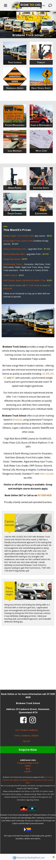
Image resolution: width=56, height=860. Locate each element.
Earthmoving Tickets (12, 264)
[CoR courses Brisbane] (41, 115)
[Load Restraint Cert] (14, 141)
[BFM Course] (14, 115)
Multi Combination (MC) (14, 254)
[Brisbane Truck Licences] (14, 53)
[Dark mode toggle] (54, 857)
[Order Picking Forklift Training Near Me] (14, 178)
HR (51, 373)
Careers (27, 771)
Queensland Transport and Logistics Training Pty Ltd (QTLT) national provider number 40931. (28, 780)
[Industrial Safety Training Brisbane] (41, 178)
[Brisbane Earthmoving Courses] (41, 204)
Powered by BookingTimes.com (30, 857)
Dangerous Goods (11, 259)
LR (43, 373)
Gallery (28, 765)
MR (47, 373)
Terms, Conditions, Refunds (26, 735)
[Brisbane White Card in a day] (41, 141)
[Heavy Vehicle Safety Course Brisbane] (41, 78)
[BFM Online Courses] (14, 204)
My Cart (26, 741)
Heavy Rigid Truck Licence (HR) (18, 240)
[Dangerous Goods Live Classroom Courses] (14, 78)
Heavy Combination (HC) (14, 248)
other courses (46, 473)
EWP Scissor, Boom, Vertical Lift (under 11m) (24, 280)
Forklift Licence (10, 275)
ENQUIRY (7, 288)
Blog (28, 768)
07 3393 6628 (32, 285)
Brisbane (17, 419)
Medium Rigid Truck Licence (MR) (18, 235)
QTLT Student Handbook (26, 730)
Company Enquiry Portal (27, 763)
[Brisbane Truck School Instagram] (32, 719)
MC (13, 377)
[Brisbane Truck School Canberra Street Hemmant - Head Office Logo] (28, 5)
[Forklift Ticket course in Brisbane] (41, 53)
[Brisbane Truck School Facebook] (23, 719)
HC (5, 377)
